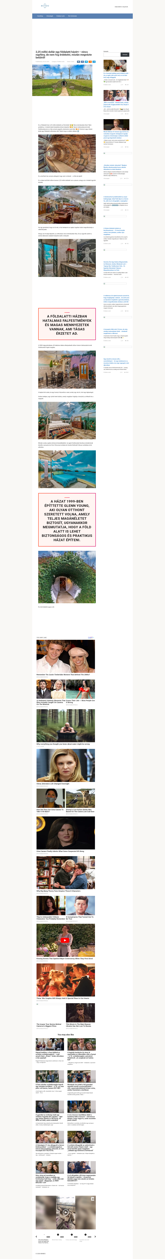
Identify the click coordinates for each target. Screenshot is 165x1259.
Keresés (106, 51)
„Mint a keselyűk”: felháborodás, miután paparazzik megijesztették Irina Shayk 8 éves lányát (116, 104)
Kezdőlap (40, 16)
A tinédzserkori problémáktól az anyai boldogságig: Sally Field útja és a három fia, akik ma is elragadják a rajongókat (116, 199)
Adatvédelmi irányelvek (121, 7)
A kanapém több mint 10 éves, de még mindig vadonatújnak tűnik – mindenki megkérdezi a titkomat (115, 331)
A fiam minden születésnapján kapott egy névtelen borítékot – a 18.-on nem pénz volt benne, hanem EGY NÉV (50, 1086)
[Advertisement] (82, 33)
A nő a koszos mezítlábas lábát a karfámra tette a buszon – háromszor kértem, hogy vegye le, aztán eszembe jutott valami (81, 1117)
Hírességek (49, 16)
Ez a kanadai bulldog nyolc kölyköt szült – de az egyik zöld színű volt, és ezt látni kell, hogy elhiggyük (116, 75)
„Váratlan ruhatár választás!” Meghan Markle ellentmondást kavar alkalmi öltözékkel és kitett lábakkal (115, 167)
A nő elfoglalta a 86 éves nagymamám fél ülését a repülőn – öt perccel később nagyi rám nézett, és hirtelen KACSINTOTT (81, 1178)
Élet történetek (72, 16)
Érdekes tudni (61, 16)
